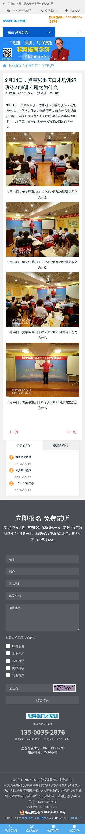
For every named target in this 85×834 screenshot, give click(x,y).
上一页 (13, 432)
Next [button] (83, 49)
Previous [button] (2, 49)
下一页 (71, 432)
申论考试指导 (23, 457)
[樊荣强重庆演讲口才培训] (14, 20)
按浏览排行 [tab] (24, 445)
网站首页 (14, 65)
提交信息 (42, 700)
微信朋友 (18, 646)
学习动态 (48, 65)
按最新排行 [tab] (60, 445)
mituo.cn (74, 818)
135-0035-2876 (42, 732)
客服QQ (75, 10)
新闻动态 (32, 65)
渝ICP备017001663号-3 (42, 807)
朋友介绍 (18, 653)
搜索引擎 (18, 661)
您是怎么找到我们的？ (21, 637)
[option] (42, 49)
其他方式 (18, 675)
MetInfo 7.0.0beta (35, 818)
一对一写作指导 (24, 483)
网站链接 (18, 668)
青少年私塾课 (23, 470)
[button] (64, 688)
